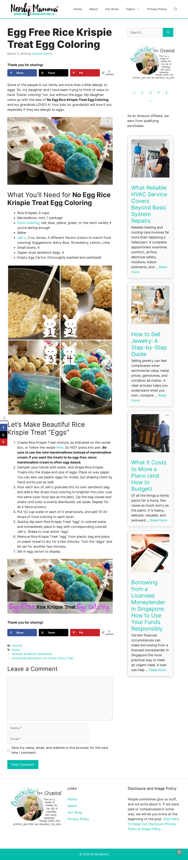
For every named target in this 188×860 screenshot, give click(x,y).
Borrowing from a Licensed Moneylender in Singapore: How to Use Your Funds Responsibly (148, 605)
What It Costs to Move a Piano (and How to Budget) (149, 475)
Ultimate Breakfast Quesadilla (32, 654)
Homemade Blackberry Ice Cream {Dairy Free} (43, 658)
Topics (130, 9)
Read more (158, 520)
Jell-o (21, 238)
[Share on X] (3, 435)
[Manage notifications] (179, 852)
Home (78, 9)
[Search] (168, 32)
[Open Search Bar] (175, 9)
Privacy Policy (157, 9)
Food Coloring (28, 223)
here (59, 447)
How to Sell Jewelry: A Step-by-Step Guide (149, 344)
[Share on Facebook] (3, 427)
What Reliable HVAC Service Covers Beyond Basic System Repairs (149, 204)
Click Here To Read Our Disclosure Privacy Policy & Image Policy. (153, 824)
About (93, 9)
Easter (16, 649)
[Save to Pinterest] (3, 442)
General (17, 645)
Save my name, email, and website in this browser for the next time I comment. (59, 750)
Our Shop (111, 9)
